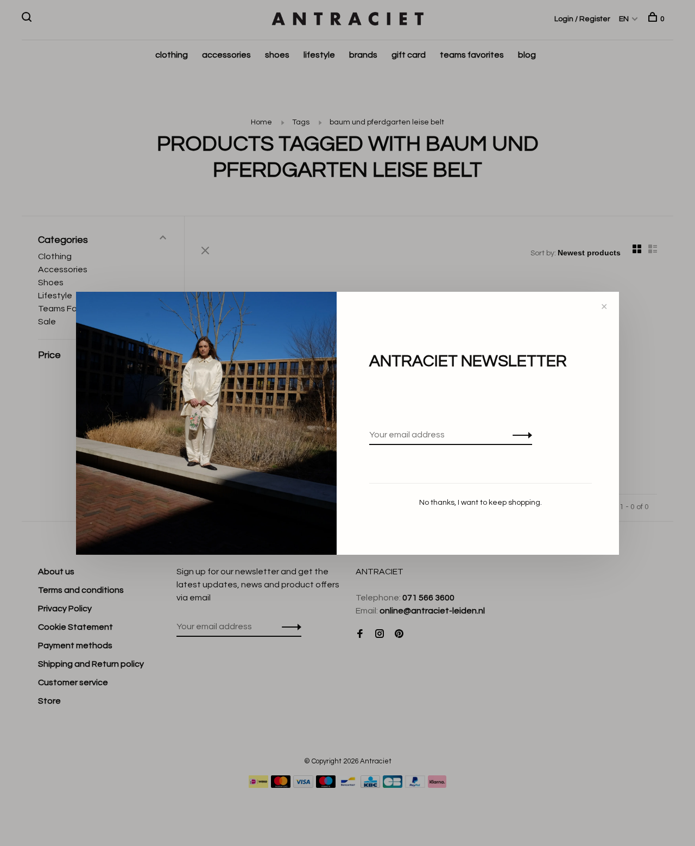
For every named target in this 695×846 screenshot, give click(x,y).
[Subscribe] (519, 435)
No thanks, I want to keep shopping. (480, 502)
